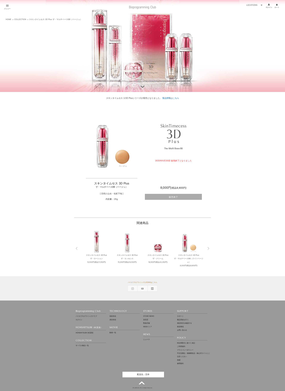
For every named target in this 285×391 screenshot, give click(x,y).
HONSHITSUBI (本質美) (84, 333)
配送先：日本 (143, 374)
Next (208, 248)
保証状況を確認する (184, 323)
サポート (180, 316)
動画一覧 (113, 333)
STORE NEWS (148, 316)
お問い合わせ (182, 330)
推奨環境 (180, 327)
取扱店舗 (146, 323)
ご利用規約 (181, 346)
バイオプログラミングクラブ (86, 316)
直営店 (145, 320)
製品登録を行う (183, 320)
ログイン (269, 7)
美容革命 (113, 320)
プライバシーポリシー (185, 350)
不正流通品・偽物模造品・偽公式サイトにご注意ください (193, 354)
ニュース (146, 339)
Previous (77, 248)
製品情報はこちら (170, 98)
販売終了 (173, 197)
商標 (178, 360)
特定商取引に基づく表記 (186, 343)
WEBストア (147, 327)
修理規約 (180, 363)
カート (276, 7)
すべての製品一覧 (82, 345)
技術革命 (113, 316)
